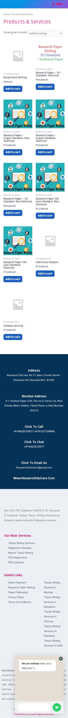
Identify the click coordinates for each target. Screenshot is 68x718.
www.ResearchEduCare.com (34, 478)
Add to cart (13, 88)
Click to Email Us (34, 463)
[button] (61, 659)
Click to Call (34, 426)
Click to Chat (34, 442)
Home (6, 14)
